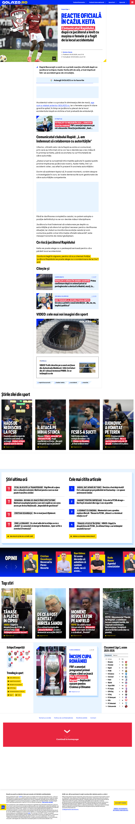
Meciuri (115, 655)
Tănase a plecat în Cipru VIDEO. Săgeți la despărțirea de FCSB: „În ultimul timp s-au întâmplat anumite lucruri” (98, 526)
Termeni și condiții (45, 718)
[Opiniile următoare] (15, 566)
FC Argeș (111, 689)
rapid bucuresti (44, 382)
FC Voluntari (112, 703)
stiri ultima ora (14, 678)
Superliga (65, 9)
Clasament (108, 655)
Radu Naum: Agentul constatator (106, 562)
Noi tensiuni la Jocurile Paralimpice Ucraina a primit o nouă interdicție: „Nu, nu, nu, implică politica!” (67, 301)
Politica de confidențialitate (63, 718)
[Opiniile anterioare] (6, 566)
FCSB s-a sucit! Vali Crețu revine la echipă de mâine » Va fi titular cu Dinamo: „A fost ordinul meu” (84, 424)
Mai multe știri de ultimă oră (21, 536)
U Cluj (110, 694)
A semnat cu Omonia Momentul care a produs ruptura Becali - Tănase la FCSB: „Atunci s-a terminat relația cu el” (98, 513)
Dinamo (110, 662)
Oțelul (110, 683)
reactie (85, 382)
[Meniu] (132, 2)
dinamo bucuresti (16, 685)
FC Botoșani (112, 697)
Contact (93, 718)
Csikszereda (112, 706)
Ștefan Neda (67, 52)
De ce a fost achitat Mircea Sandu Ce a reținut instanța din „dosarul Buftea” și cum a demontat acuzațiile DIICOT (50, 613)
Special (122, 2)
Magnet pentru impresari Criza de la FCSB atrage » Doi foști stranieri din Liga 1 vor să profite (98, 502)
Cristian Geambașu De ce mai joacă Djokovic (35, 514)
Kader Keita (60, 382)
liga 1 (11, 695)
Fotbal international (96, 2)
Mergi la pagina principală (84, 536)
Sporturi (112, 2)
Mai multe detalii (47, 802)
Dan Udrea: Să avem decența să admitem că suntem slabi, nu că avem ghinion (72, 562)
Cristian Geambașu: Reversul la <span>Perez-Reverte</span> (39, 562)
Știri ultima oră (16, 479)
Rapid (110, 668)
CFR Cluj (12, 688)
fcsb (19, 695)
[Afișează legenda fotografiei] (54, 58)
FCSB (109, 671)
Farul (109, 680)
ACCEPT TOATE (120, 803)
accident (73, 382)
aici (29, 813)
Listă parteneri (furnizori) (70, 809)
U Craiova (111, 674)
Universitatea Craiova (17, 691)
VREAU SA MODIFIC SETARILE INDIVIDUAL (120, 809)
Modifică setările (81, 718)
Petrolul (110, 665)
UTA (109, 700)
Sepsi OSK (111, 685)
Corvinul (110, 677)
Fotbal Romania (79, 2)
